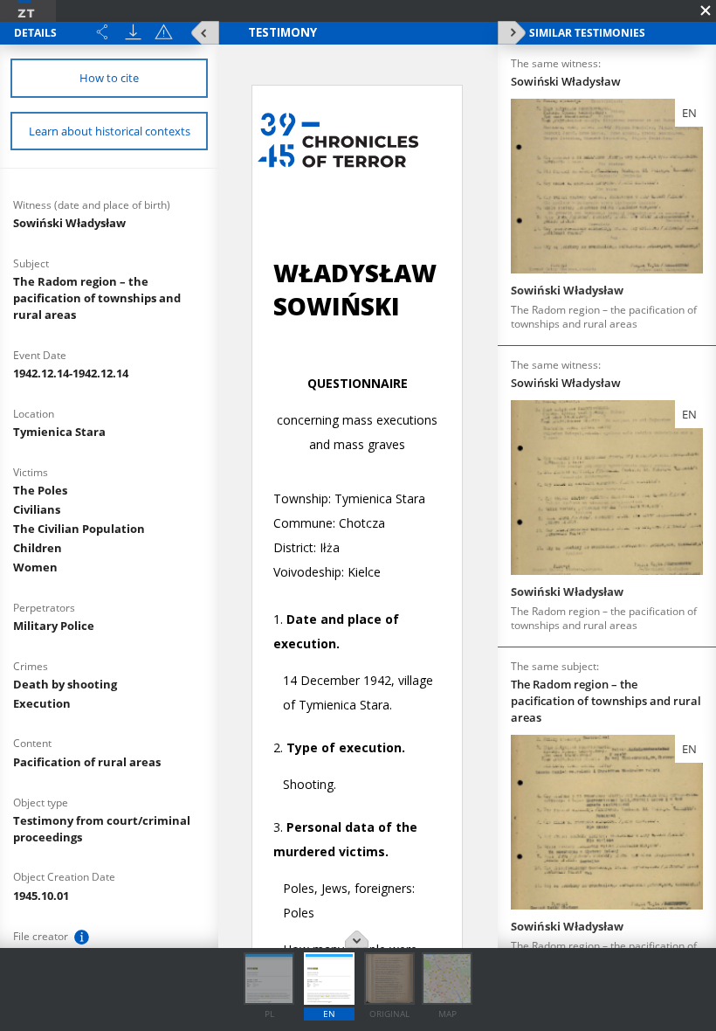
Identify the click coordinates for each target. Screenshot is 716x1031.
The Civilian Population (79, 528)
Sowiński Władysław (69, 223)
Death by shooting (65, 684)
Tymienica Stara (59, 431)
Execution (42, 703)
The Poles (40, 490)
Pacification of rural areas (87, 762)
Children (37, 548)
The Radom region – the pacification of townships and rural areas (97, 297)
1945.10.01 (41, 895)
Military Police (53, 625)
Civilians (36, 509)
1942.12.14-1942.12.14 (70, 373)
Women (35, 567)
